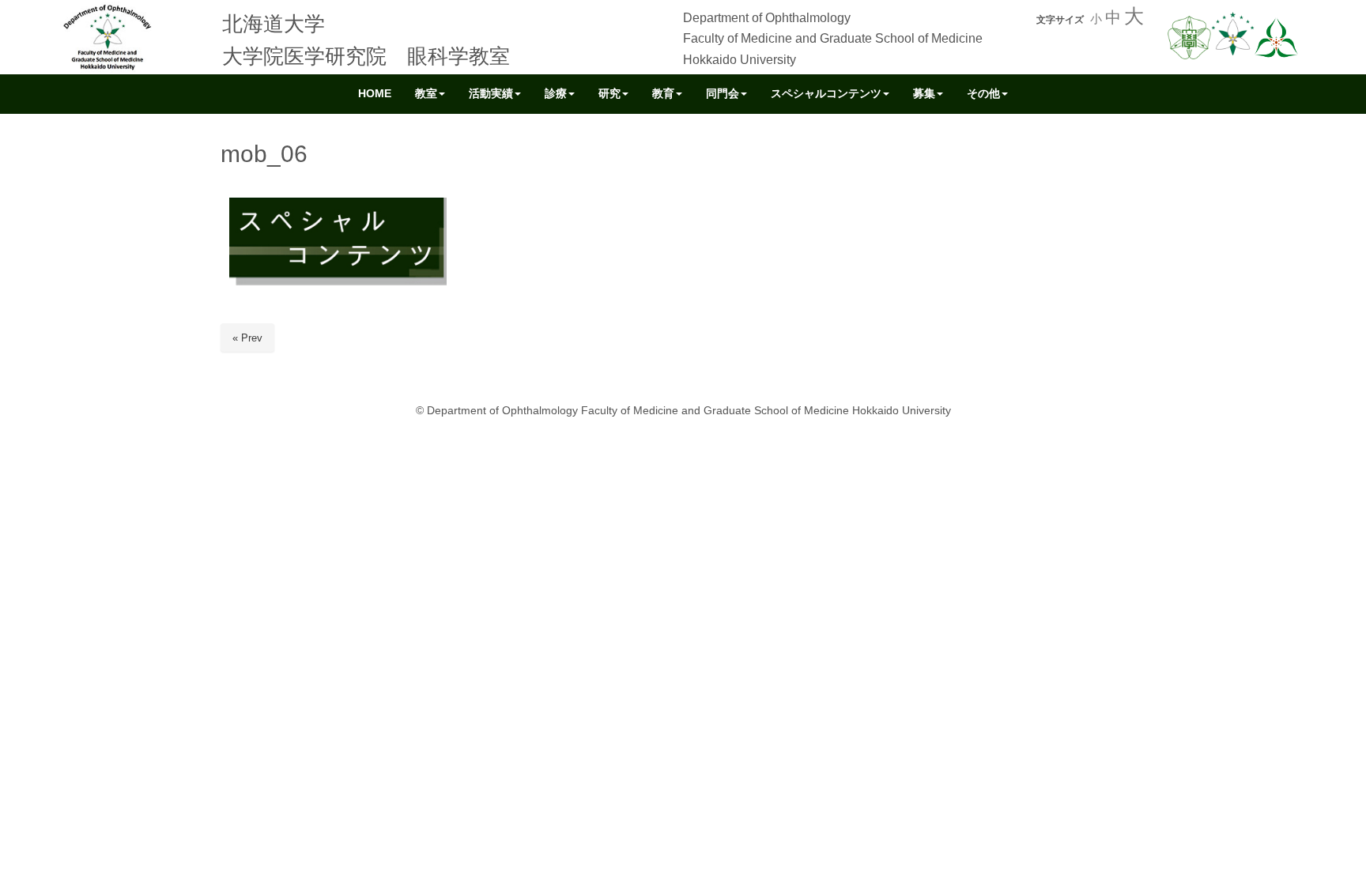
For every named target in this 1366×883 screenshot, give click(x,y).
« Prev (247, 338)
